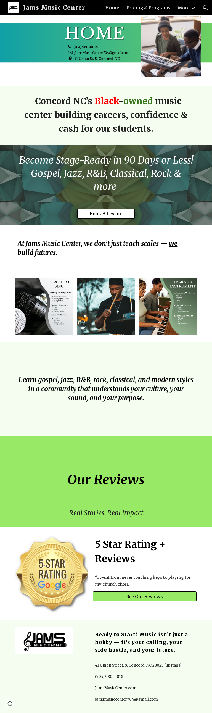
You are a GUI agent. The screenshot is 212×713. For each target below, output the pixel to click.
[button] (205, 7)
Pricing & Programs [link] (148, 7)
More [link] (184, 7)
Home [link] (112, 7)
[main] (105, 115)
